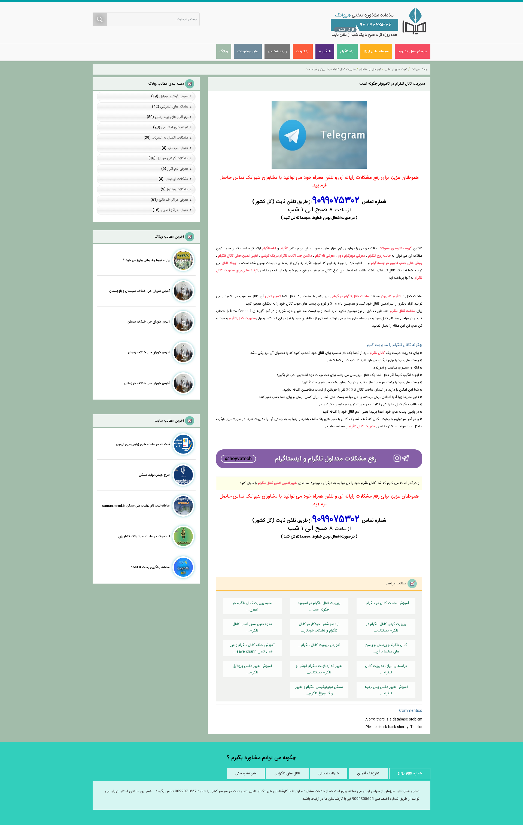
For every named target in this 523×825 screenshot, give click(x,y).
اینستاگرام (347, 51)
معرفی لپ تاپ (178, 148)
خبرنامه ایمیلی (328, 774)
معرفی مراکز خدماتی (173, 200)
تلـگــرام (325, 51)
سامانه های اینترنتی (174, 107)
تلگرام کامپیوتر (390, 296)
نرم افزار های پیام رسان (171, 117)
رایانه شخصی (277, 51)
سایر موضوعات (248, 51)
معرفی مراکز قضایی (174, 210)
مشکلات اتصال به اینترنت (170, 138)
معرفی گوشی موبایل (173, 96)
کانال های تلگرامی (287, 774)
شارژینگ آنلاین (368, 774)
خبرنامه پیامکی (245, 774)
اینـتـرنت (302, 51)
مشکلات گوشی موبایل (172, 158)
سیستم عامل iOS (376, 51)
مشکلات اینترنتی (176, 179)
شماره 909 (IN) (410, 774)
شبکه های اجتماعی (174, 127)
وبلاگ (224, 51)
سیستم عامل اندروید (412, 51)
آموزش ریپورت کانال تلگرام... (319, 645)
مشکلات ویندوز (177, 189)
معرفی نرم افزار (177, 169)
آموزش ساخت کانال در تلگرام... (386, 603)
